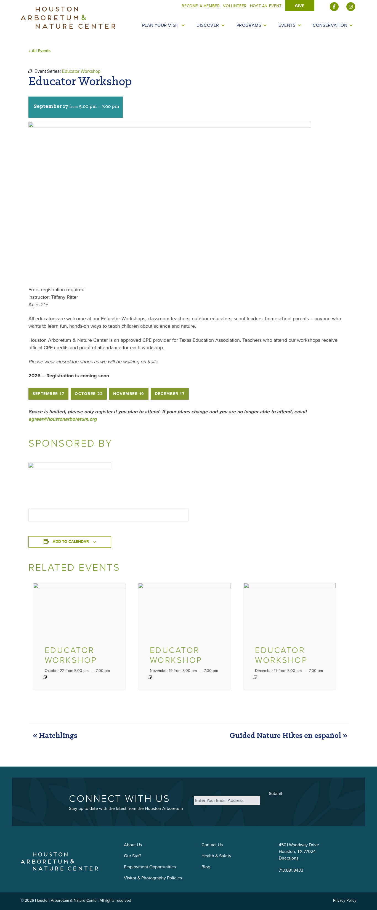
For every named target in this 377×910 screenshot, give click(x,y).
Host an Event (266, 6)
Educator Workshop (71, 655)
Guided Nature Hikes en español (288, 736)
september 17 (48, 394)
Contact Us (212, 845)
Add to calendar (71, 542)
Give (299, 6)
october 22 (89, 394)
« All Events (39, 51)
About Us (133, 845)
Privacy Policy (344, 900)
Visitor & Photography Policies (153, 878)
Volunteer (234, 6)
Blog (205, 867)
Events (287, 25)
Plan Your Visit (160, 25)
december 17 (170, 394)
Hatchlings (55, 736)
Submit (275, 793)
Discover (208, 25)
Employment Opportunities (150, 867)
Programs (249, 25)
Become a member (201, 6)
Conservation (330, 25)
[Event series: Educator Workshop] (45, 677)
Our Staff (132, 856)
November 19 (128, 394)
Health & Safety (216, 856)
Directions (288, 858)
